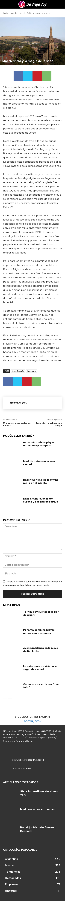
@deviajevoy (33, 721)
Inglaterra (31, 371)
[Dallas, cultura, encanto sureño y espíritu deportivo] (12, 503)
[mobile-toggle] (5, 4)
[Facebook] (18, 76)
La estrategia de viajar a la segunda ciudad (40, 667)
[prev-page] (5, 700)
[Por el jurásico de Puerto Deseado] (10, 832)
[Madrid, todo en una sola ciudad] (12, 466)
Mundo (14, 13)
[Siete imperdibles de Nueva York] (10, 796)
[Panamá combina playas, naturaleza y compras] (12, 447)
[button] (60, 4)
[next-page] (10, 700)
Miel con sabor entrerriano (38, 809)
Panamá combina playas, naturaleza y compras (39, 444)
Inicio (5, 13)
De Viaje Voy (18, 402)
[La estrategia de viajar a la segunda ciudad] (12, 670)
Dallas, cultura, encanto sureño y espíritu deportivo (40, 500)
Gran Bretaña (18, 371)
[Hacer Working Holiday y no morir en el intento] (12, 484)
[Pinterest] (37, 76)
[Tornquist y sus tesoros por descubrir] (12, 616)
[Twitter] (27, 76)
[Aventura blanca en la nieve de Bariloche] (12, 652)
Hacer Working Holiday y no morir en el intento (41, 481)
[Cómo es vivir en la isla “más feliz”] (12, 689)
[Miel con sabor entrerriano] (10, 814)
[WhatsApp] (46, 76)
